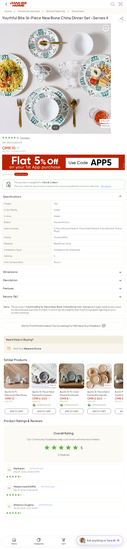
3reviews (25, 138)
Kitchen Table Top (55, 11)
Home (8, 11)
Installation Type (12, 250)
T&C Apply (106, 186)
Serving (8, 256)
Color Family (10, 210)
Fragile (7, 203)
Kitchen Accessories (29, 11)
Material (8, 243)
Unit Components (13, 262)
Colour (7, 216)
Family (7, 237)
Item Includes (11, 228)
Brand (7, 222)
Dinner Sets (78, 11)
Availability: (14, 174)
